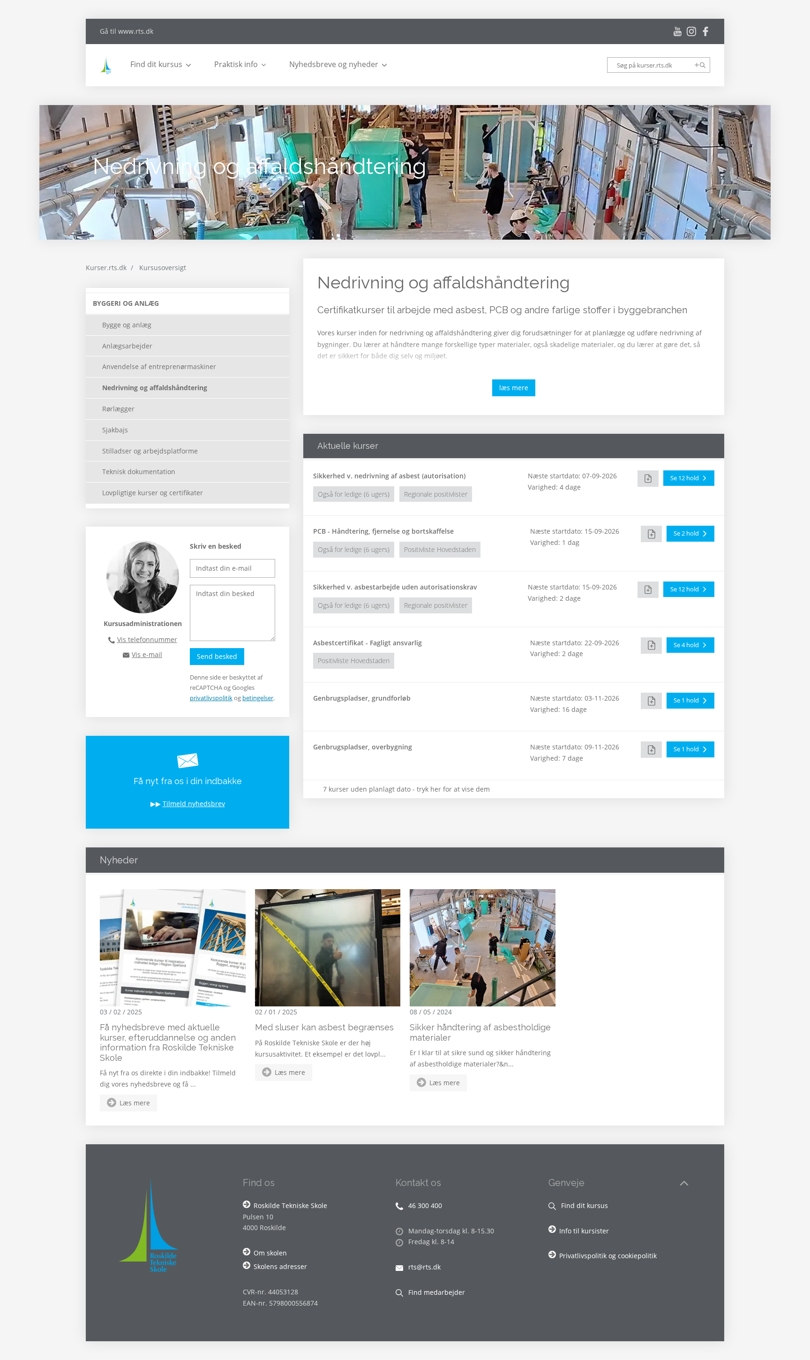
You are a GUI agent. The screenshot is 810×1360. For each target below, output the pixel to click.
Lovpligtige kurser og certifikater (152, 492)
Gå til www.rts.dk (126, 31)
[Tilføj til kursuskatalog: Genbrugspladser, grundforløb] (651, 701)
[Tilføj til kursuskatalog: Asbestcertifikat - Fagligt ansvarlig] (651, 645)
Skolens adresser (280, 1266)
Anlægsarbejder (127, 345)
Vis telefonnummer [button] (147, 639)
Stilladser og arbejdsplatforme (150, 450)
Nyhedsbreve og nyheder (333, 64)
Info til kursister (584, 1230)
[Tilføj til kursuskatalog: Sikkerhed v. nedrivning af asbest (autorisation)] (648, 478)
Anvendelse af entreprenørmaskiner (159, 366)
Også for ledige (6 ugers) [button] (354, 494)
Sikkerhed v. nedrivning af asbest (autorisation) (389, 475)
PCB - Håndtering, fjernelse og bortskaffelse (383, 531)
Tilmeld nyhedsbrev (194, 803)
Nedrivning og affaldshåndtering (154, 387)
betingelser (257, 698)
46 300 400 (424, 1205)
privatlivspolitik (211, 698)
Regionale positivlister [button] (435, 494)
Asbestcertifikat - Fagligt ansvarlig (367, 642)
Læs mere (135, 1102)
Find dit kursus (156, 64)
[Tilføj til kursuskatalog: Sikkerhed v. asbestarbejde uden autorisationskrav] (648, 590)
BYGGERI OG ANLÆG (126, 303)
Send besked (217, 656)
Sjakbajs (115, 429)
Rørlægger (118, 408)
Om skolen (270, 1252)
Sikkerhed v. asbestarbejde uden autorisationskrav (395, 586)
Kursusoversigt (162, 267)
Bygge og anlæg (126, 324)
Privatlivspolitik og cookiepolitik (608, 1255)
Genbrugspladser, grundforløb (362, 698)
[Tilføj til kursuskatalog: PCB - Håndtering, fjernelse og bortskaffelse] (651, 534)
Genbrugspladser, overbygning (362, 746)
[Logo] (107, 65)
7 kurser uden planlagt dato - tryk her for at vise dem (406, 789)
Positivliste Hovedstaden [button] (440, 549)
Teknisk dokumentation (138, 471)
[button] (688, 478)
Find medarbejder (435, 1292)
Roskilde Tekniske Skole (290, 1205)
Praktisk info (236, 64)
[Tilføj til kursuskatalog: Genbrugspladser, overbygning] (651, 749)
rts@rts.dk (423, 1266)
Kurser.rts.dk (106, 267)
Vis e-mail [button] (147, 654)
